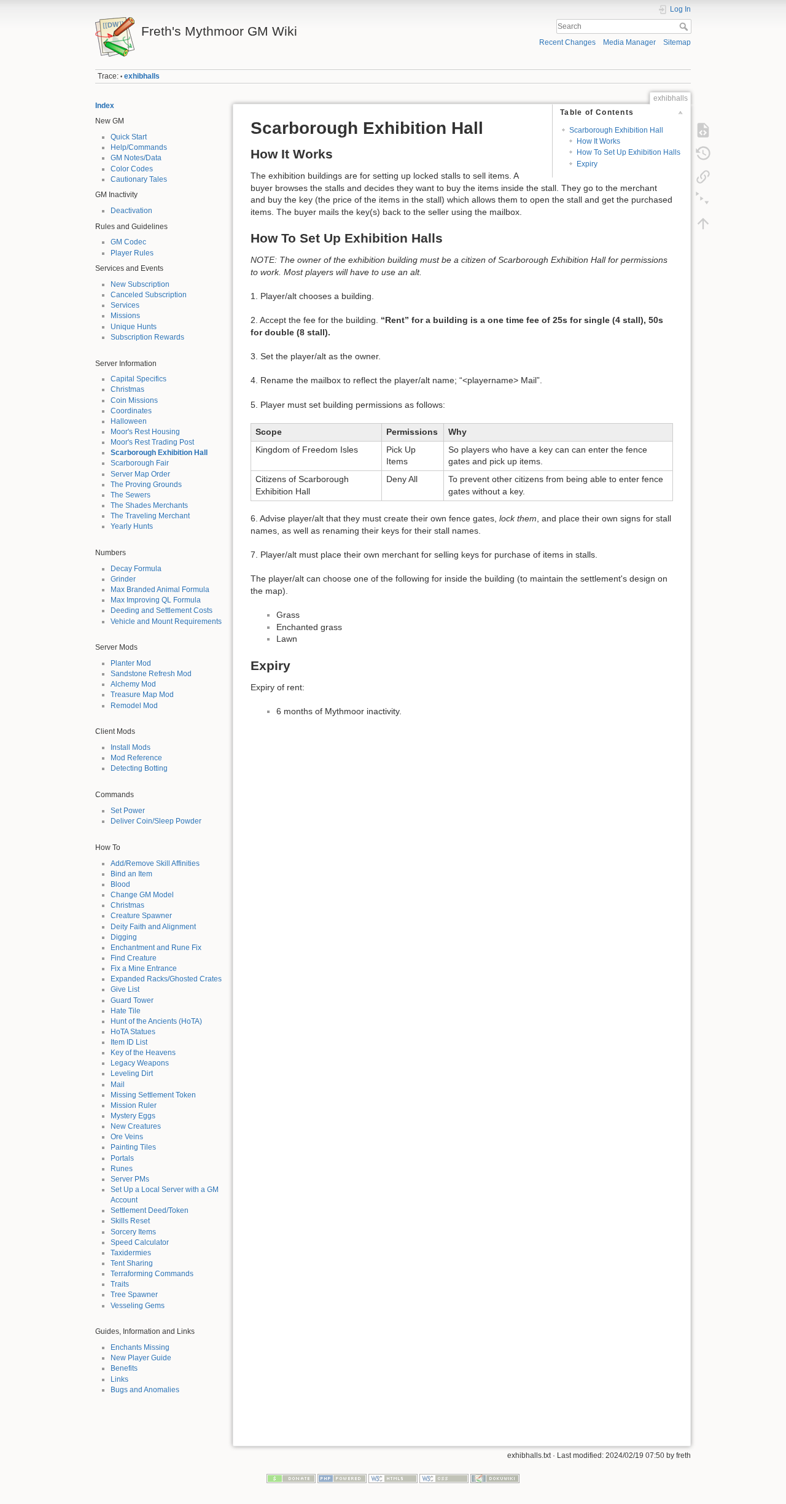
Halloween (129, 421)
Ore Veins (127, 1136)
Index (104, 105)
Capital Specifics (138, 379)
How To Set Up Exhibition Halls (628, 152)
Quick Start (129, 137)
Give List (125, 989)
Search (685, 26)
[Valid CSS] (444, 1478)
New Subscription (140, 284)
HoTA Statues (133, 1031)
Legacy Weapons (140, 1063)
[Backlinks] (703, 177)
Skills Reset (130, 1221)
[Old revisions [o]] (703, 153)
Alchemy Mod (133, 684)
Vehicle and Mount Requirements (166, 621)
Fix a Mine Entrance (144, 968)
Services (125, 305)
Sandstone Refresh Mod (151, 673)
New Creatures (136, 1126)
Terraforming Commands (152, 1273)
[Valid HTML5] (393, 1478)
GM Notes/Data (136, 158)
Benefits (124, 1368)
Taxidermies (131, 1253)
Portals (122, 1158)
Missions (125, 315)
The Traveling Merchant (150, 516)
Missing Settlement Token (153, 1095)
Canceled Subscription (149, 294)
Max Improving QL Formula (156, 600)
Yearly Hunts (132, 526)
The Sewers (130, 495)
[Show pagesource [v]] (703, 130)
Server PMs (130, 1179)
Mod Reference (136, 758)
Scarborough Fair (140, 463)
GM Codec (128, 242)
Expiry (587, 164)
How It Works (598, 141)
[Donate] (291, 1478)
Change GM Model (142, 894)
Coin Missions (134, 400)
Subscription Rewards (147, 337)
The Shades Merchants (149, 505)
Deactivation (131, 210)
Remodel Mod (134, 705)
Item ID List (129, 1042)
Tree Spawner (134, 1294)
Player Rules (132, 253)
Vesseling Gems (138, 1305)
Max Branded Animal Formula (160, 589)
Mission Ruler (134, 1105)
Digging (124, 937)
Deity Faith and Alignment (153, 926)
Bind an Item (131, 874)
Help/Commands (139, 147)
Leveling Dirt (132, 1073)
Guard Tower (132, 1000)
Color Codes (132, 169)
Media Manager (629, 42)
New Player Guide (141, 1358)
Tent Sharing (132, 1263)
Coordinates (131, 411)
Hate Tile (126, 1011)
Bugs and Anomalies (145, 1389)
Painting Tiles (133, 1147)
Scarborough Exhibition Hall (159, 452)
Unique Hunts (134, 326)
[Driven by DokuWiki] (494, 1478)
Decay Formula (136, 568)
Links (119, 1379)
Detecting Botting (139, 768)
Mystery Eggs (133, 1116)
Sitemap (677, 42)
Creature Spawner (141, 915)
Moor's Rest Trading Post (152, 442)
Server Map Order (140, 474)
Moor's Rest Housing (145, 431)
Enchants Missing (140, 1347)
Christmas (127, 389)
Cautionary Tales (139, 179)
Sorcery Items (133, 1232)
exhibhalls (142, 76)
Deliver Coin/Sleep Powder (156, 821)
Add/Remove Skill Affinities (155, 863)
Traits (120, 1284)
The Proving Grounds (146, 484)
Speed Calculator (140, 1242)
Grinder (123, 579)
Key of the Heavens (143, 1052)
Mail (118, 1084)
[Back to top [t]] (703, 223)
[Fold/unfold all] (703, 200)
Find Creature (134, 958)
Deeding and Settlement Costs (161, 610)
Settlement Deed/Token (150, 1210)
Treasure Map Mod (142, 694)
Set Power (128, 810)
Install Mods (130, 747)
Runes (122, 1168)
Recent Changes (567, 42)
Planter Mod (131, 663)
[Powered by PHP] (342, 1478)
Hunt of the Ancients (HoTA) (156, 1021)
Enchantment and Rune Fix (156, 947)
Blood (120, 884)
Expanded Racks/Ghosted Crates (166, 979)
